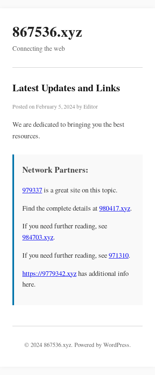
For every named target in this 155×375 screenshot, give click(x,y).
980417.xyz (114, 208)
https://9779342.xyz (49, 273)
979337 (32, 190)
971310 (119, 255)
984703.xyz (37, 237)
